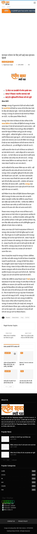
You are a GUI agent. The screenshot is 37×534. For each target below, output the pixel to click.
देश (21, 353)
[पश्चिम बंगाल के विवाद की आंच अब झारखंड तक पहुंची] (5, 455)
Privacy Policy (22, 521)
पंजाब (2, 489)
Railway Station (15, 317)
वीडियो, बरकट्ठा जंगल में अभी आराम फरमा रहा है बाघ (22, 445)
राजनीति (3, 471)
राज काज (3, 475)
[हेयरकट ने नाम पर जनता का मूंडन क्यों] (26, 356)
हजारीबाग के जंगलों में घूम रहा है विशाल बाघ (20, 437)
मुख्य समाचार (7, 353)
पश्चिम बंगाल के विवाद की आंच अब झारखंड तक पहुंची (22, 453)
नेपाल (22, 371)
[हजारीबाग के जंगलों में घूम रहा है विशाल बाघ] (5, 439)
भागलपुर (11, 61)
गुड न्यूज (3, 61)
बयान (2, 482)
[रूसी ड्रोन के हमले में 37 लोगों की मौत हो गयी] (10, 374)
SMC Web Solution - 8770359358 (25, 528)
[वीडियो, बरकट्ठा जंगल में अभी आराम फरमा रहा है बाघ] (5, 447)
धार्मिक (8, 61)
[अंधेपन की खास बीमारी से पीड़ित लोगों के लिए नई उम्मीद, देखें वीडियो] (10, 356)
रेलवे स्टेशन (27, 317)
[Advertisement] (18, 32)
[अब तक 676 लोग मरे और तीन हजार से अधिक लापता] (26, 374)
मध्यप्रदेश (3, 486)
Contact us (11, 521)
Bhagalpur (8, 317)
